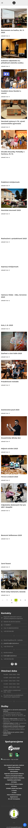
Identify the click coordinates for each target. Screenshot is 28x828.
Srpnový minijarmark (9, 267)
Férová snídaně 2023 (9, 477)
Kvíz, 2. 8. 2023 (7, 325)
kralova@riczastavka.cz (10, 655)
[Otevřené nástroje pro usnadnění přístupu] (25, 825)
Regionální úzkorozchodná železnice (14, 773)
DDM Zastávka (14, 771)
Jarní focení (6, 563)
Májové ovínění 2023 (9, 448)
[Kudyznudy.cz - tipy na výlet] (9, 759)
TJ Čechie (14, 790)
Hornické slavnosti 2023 (11, 210)
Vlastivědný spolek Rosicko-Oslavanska (14, 777)
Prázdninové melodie (10, 382)
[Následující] (16, 602)
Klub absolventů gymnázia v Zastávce (14, 765)
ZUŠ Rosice (14, 786)
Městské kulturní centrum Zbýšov (14, 784)
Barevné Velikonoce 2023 (11, 535)
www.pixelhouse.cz (16, 827)
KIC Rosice (14, 782)
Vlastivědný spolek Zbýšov (14, 779)
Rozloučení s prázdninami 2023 (14, 238)
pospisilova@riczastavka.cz (11, 643)
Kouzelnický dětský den (11, 438)
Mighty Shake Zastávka (14, 767)
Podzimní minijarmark (10, 182)
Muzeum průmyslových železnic (14, 775)
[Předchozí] (2, 600)
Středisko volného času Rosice (14, 788)
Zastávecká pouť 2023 (10, 410)
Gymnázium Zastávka (14, 769)
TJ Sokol (14, 792)
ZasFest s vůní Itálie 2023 (11, 353)
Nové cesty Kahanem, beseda (13, 591)
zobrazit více (4, 36)
